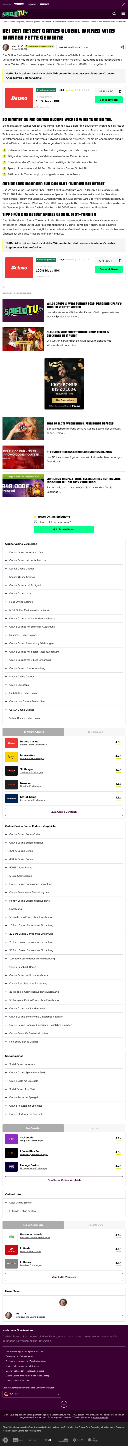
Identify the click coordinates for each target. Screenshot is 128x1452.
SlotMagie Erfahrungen (31, 772)
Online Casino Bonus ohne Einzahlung (30, 884)
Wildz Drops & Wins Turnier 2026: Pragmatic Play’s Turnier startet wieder (84, 305)
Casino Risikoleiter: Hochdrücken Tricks (25, 1370)
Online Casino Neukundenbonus (27, 1008)
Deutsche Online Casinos (23, 635)
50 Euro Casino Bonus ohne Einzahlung (31, 950)
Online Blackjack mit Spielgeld (26, 1114)
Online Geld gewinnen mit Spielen (22, 1366)
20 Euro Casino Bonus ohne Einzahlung (31, 933)
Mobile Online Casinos (21, 676)
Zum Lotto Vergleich (64, 1277)
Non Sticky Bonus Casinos (23, 1041)
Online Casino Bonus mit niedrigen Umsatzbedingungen (40, 1025)
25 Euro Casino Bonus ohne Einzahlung (31, 942)
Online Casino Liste (20, 593)
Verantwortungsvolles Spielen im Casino (25, 1351)
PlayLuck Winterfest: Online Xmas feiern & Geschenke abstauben (78, 334)
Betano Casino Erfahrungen (33, 744)
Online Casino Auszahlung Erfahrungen (31, 643)
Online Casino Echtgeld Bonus (26, 842)
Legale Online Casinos (21, 568)
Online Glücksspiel (19, 685)
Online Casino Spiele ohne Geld (27, 1072)
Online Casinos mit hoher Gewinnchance (32, 618)
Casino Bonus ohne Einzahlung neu (29, 892)
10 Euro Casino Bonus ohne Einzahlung (31, 925)
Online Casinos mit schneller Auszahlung (32, 626)
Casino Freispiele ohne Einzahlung (28, 983)
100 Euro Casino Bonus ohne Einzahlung (32, 958)
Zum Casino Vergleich (64, 811)
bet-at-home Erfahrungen (32, 800)
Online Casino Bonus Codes (24, 834)
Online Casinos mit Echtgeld (25, 585)
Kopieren (120, 91)
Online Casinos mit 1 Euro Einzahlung (30, 660)
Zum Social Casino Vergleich (64, 1180)
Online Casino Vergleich (13, 21)
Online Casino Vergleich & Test (26, 552)
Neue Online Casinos (21, 601)
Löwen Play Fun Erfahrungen (34, 1154)
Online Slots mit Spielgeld (23, 1081)
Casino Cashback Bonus (22, 967)
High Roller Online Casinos (24, 693)
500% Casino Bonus (20, 867)
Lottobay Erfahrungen (31, 1265)
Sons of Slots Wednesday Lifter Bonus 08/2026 (80, 423)
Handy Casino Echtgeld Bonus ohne (29, 900)
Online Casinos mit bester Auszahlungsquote (34, 651)
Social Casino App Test (22, 1089)
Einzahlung (15, 909)
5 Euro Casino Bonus (20, 876)
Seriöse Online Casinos (22, 577)
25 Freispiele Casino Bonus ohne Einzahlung (34, 991)
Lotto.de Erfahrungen (30, 1251)
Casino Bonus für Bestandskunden (28, 1033)
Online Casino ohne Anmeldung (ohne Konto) (27, 1375)
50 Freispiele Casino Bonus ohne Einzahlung (34, 1000)
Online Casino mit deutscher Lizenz (28, 560)
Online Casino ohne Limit (18, 1380)
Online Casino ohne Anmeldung (27, 668)
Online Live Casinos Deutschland (27, 701)
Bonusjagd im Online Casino (19, 1356)
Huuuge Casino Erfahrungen (33, 1168)
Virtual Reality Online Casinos (25, 718)
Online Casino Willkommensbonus (28, 975)
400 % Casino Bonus (21, 859)
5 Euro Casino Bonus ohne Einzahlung (30, 917)
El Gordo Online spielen (22, 1211)
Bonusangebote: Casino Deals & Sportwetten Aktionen (50, 21)
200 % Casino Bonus (21, 851)
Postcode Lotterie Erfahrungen (35, 1237)
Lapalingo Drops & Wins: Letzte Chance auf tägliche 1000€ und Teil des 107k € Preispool (84, 481)
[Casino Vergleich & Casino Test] (15, 13)
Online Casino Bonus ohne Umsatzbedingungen (36, 1016)
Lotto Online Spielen (20, 1202)
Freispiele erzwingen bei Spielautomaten (26, 1361)
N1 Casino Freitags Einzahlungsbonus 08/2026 (79, 452)
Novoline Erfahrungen (30, 786)
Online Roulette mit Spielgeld (25, 1105)
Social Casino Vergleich (22, 1064)
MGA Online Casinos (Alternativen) (29, 610)
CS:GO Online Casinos (21, 709)
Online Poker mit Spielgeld (24, 1097)
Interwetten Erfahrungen (32, 758)
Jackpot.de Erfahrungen (31, 1140)
